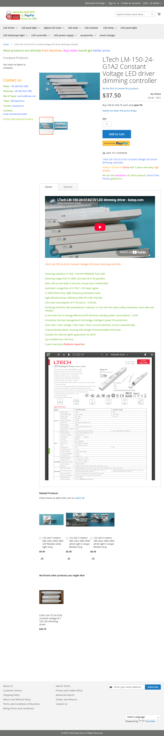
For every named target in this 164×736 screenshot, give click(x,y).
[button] (152, 3)
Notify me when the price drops (119, 110)
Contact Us (61, 703)
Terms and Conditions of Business (21, 703)
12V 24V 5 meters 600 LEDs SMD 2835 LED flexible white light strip (52, 542)
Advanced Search (65, 694)
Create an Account (131, 3)
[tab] (48, 186)
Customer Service (12, 690)
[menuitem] (9, 28)
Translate (150, 721)
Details (48, 186)
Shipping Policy (11, 694)
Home (6, 44)
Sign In (112, 3)
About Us (8, 686)
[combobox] (135, 14)
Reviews (68, 186)
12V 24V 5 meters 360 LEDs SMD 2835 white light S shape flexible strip (104, 542)
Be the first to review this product (120, 88)
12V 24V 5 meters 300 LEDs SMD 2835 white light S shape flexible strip (79, 542)
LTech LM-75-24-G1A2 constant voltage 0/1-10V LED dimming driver (50, 620)
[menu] (82, 31)
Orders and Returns (66, 699)
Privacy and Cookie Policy (69, 690)
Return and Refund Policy (17, 699)
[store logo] (20, 15)
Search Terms (63, 686)
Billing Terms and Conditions (18, 708)
